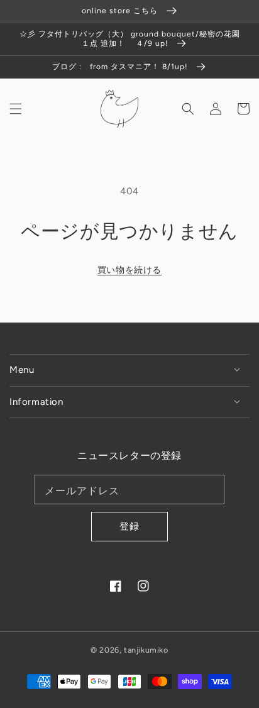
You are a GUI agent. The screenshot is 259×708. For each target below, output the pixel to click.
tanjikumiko (146, 650)
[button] (16, 109)
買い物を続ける (129, 270)
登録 (129, 526)
